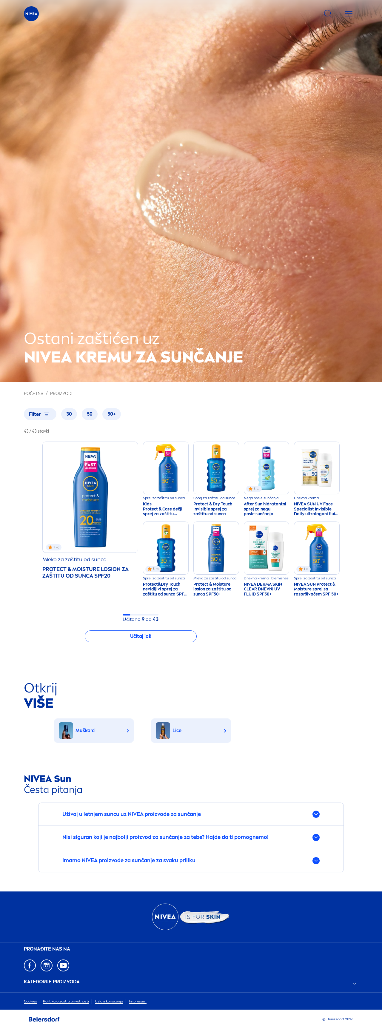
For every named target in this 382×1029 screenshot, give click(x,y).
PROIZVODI (61, 393)
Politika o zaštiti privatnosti (66, 1001)
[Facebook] (30, 965)
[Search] (328, 13)
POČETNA (33, 393)
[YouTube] (63, 965)
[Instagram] (47, 965)
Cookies (30, 1001)
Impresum (138, 1001)
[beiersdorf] (44, 1019)
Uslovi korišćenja (109, 1001)
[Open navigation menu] (348, 13)
